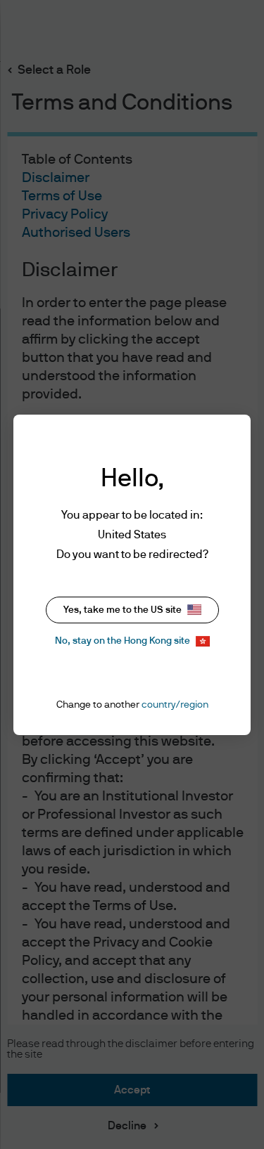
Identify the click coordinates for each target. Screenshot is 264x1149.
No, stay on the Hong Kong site (122, 641)
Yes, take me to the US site (122, 610)
